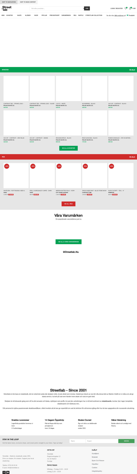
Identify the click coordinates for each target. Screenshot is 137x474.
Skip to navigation (9, 2)
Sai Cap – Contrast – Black (117, 186)
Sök (87, 8)
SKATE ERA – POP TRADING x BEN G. (14, 398)
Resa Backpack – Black (63, 345)
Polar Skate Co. (9, 42)
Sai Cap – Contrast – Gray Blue (14, 345)
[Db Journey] (54, 434)
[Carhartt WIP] (39, 434)
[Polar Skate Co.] (39, 442)
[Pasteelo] (10, 442)
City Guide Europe (62, 400)
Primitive (111, 400)
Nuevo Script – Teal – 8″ (116, 398)
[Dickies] (68, 434)
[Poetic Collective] (24, 442)
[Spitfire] (83, 442)
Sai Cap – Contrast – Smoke (39, 345)
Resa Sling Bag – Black (89, 345)
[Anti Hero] (10, 434)
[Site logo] (6, 8)
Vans (5, 400)
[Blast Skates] (24, 434)
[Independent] (83, 434)
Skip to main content (28, 2)
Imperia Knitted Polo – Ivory (65, 398)
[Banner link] (34, 23)
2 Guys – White (60, 186)
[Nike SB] (127, 434)
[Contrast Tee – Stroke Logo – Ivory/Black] (16, 35)
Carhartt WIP (86, 400)
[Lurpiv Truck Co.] (97, 434)
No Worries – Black (88, 186)
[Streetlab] (97, 442)
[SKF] (68, 442)
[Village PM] (127, 442)
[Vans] (112, 442)
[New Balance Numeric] (112, 434)
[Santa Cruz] (54, 442)
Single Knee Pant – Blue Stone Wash (94, 398)
